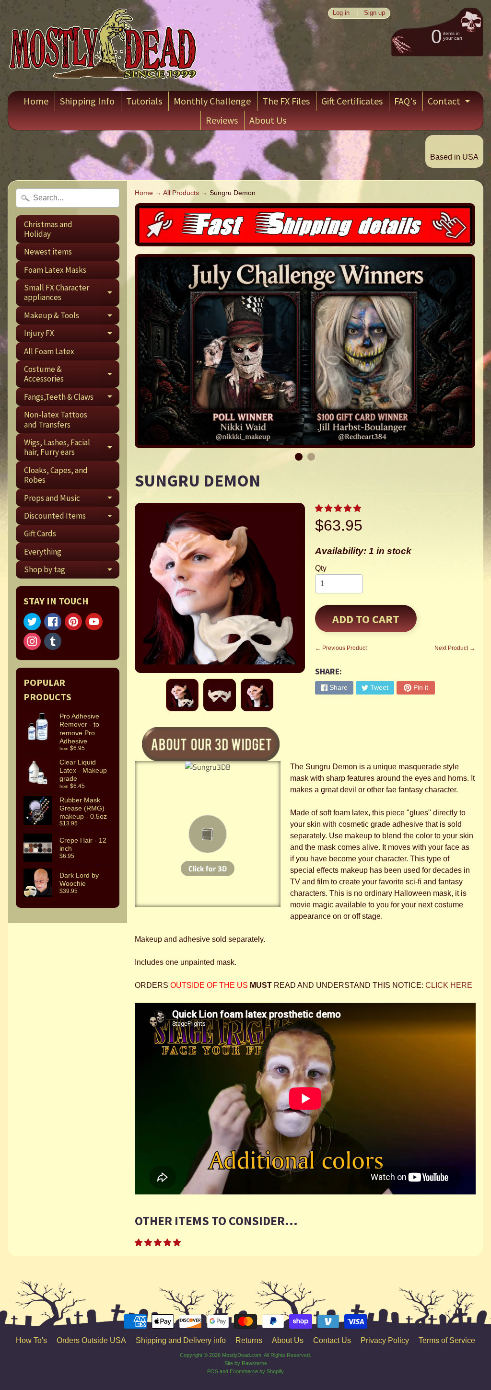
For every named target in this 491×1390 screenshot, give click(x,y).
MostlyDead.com (241, 1355)
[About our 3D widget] (211, 742)
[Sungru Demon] (182, 695)
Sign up (374, 13)
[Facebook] (52, 621)
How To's (31, 1340)
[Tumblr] (52, 641)
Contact (450, 103)
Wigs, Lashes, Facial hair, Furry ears (71, 447)
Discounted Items (71, 517)
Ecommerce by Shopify (257, 1371)
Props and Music (71, 500)
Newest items (48, 251)
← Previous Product (341, 648)
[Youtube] (94, 621)
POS (212, 1371)
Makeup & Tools (71, 317)
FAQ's (405, 101)
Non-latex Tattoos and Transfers (55, 419)
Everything (42, 551)
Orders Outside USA (91, 1340)
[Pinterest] (73, 621)
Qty (321, 568)
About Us (267, 120)
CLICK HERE (448, 985)
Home (35, 101)
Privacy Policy (385, 1340)
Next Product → (454, 648)
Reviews (222, 120)
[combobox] (67, 198)
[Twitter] (32, 621)
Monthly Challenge (212, 101)
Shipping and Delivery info (181, 1340)
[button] (339, 508)
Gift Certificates (352, 101)
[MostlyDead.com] (103, 45)
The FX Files (286, 101)
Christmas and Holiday (48, 229)
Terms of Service (447, 1340)
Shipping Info (87, 101)
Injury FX (71, 335)
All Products (181, 193)
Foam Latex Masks (55, 270)
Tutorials (144, 101)
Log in (341, 13)
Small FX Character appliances (71, 292)
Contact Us (332, 1340)
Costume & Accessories (71, 374)
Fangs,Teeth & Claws (71, 398)
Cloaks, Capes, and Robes (56, 475)
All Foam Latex (49, 351)
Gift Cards (40, 533)
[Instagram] (32, 641)
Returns (248, 1340)
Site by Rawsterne (245, 1363)
